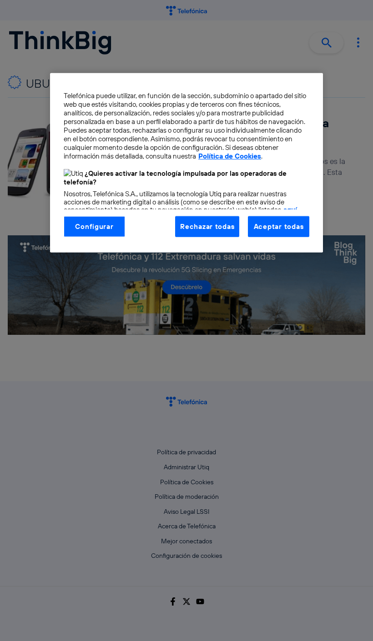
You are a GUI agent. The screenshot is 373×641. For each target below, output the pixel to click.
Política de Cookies (229, 155)
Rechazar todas (207, 226)
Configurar (94, 226)
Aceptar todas (279, 226)
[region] (186, 162)
